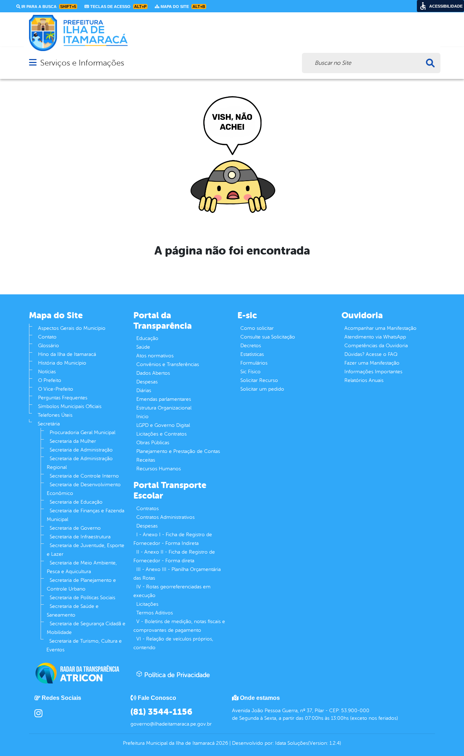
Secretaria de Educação (76, 502)
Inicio (142, 416)
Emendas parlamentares (163, 399)
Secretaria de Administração (81, 450)
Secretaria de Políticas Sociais (82, 597)
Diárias (143, 390)
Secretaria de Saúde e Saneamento (73, 611)
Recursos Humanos (158, 468)
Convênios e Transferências (167, 364)
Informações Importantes (373, 371)
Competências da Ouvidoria (376, 345)
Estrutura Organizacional (163, 408)
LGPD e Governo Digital (163, 425)
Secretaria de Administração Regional (80, 463)
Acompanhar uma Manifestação (380, 328)
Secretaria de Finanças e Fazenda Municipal (85, 515)
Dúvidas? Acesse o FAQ (370, 354)
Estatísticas (252, 354)
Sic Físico (250, 371)
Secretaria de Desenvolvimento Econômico (84, 489)
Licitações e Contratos (161, 434)
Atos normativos (155, 355)
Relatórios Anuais (364, 380)
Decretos (250, 345)
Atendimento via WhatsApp (375, 337)
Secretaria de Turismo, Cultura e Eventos (84, 645)
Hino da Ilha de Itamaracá (67, 354)
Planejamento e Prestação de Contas (178, 451)
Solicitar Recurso (259, 380)
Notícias (47, 371)
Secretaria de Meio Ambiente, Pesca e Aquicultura (82, 567)
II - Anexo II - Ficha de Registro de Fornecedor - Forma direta (174, 556)
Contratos (147, 508)
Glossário (48, 345)
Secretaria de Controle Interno (84, 476)
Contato (47, 337)
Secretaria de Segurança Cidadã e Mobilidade (86, 628)
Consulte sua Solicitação (267, 337)
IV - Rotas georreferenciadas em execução (172, 591)
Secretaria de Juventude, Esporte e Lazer (85, 550)
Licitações (147, 604)
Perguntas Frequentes (62, 397)
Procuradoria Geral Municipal (82, 432)
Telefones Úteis (55, 415)
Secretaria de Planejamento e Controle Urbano (81, 585)
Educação (147, 338)
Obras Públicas (152, 442)
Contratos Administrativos (165, 517)
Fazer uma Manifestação (371, 363)
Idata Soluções (291, 743)
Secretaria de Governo (75, 528)
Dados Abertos (153, 373)
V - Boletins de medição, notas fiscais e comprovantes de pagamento (179, 626)
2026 (221, 743)
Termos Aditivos (154, 613)
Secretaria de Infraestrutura (80, 536)
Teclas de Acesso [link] (117, 6)
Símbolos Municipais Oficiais (70, 406)
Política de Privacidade (176, 675)
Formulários (254, 363)
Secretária (49, 424)
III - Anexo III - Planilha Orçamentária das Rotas (177, 574)
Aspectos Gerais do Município (71, 328)
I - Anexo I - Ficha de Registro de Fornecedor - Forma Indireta (172, 539)
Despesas (147, 382)
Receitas (145, 460)
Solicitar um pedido (262, 389)
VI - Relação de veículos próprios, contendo (173, 643)
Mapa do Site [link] (182, 6)
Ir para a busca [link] (48, 6)
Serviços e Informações (82, 62)
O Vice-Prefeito (55, 389)
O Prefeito (49, 380)
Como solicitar (257, 328)
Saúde (143, 347)
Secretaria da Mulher (73, 441)
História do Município (62, 363)
